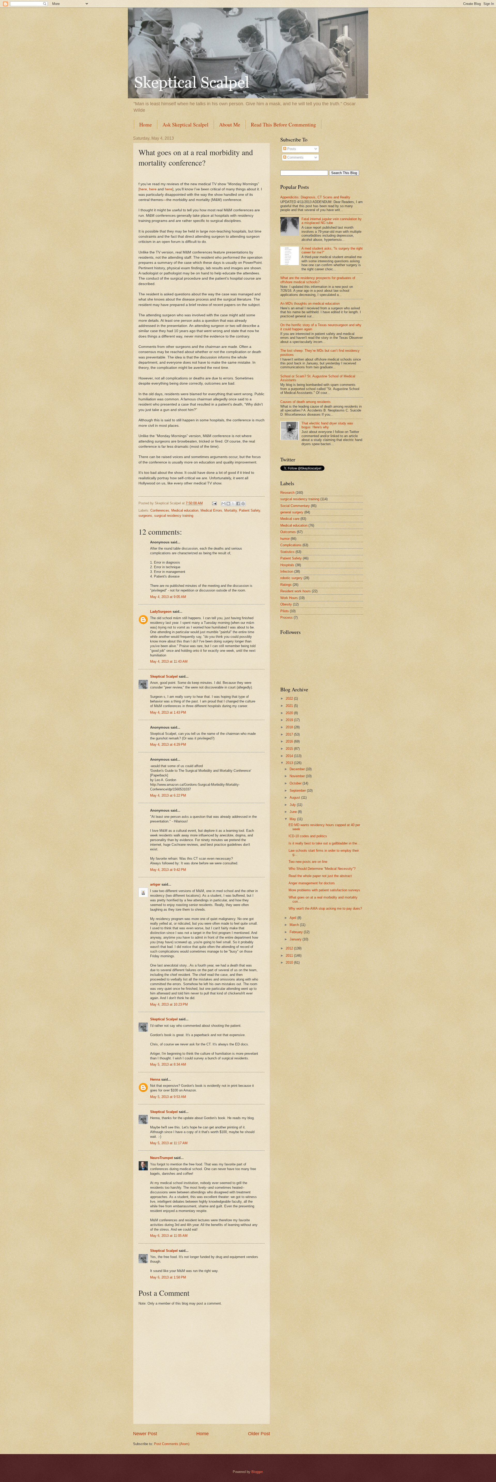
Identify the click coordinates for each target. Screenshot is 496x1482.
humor (285, 539)
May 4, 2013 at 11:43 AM (169, 661)
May (293, 819)
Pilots (284, 611)
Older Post (259, 1433)
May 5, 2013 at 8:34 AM (168, 1064)
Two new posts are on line (308, 862)
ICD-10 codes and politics (308, 836)
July (293, 805)
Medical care (289, 519)
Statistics (287, 552)
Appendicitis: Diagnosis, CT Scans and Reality (315, 197)
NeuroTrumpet (161, 1158)
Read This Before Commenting (283, 124)
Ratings (286, 585)
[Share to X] (233, 503)
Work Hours (289, 598)
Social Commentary (295, 506)
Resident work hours (295, 591)
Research (287, 493)
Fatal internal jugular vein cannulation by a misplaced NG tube (331, 221)
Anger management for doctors (312, 883)
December (298, 769)
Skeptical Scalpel (164, 676)
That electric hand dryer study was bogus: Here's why (327, 425)
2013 (290, 763)
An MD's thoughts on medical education (310, 303)
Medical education (184, 510)
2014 (290, 756)
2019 (290, 720)
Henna (155, 1079)
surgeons (145, 516)
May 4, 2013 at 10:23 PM (169, 1004)
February (297, 932)
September (298, 790)
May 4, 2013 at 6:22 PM (168, 795)
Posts (291, 149)
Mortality (230, 510)
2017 (290, 734)
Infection (286, 571)
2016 (290, 741)
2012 (290, 948)
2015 (290, 749)
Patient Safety (249, 510)
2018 (290, 727)
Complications (290, 545)
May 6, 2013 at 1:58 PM (168, 1277)
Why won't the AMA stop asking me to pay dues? (325, 908)
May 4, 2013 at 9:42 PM (168, 870)
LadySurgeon (161, 611)
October (296, 783)
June (294, 812)
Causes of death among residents (305, 402)
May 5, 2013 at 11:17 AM (169, 1143)
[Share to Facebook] (238, 503)
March (295, 925)
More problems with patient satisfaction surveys (324, 890)
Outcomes (288, 532)
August (295, 797)
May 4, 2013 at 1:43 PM (168, 712)
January (296, 939)
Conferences (159, 510)
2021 (290, 706)
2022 (290, 698)
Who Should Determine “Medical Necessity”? (322, 869)
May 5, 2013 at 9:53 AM (168, 1097)
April (293, 918)
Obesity (286, 604)
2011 (290, 955)
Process (286, 617)
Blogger (256, 1472)
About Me (229, 124)
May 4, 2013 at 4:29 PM (168, 744)
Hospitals (287, 565)
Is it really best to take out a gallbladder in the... (324, 843)
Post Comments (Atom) (171, 1444)
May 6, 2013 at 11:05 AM (169, 1236)
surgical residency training (173, 516)
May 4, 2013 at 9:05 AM (168, 597)
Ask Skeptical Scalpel (185, 124)
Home (145, 124)
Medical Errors (211, 510)
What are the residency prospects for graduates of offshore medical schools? (317, 280)
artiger (155, 884)
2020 (290, 713)
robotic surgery (291, 578)
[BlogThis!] (228, 503)
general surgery (291, 512)
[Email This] (223, 503)
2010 (290, 962)
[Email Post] (214, 503)
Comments (295, 157)
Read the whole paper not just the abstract (320, 876)
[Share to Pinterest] (243, 503)
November (298, 776)
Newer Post (145, 1433)
